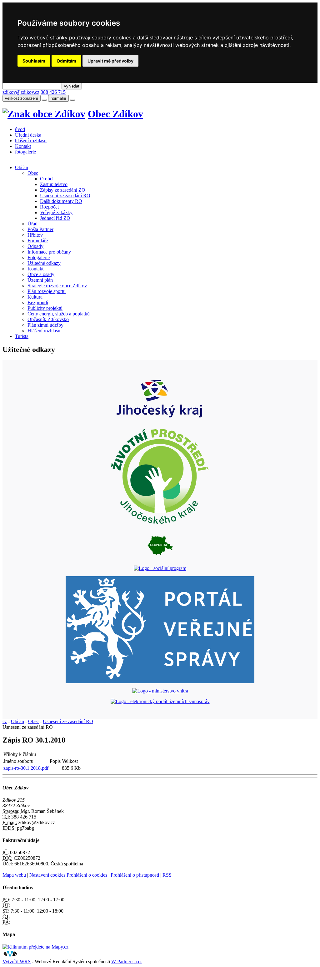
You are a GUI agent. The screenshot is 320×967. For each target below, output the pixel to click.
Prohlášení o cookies (87, 875)
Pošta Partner (40, 229)
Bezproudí (38, 302)
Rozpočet (49, 206)
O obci (46, 178)
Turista (21, 336)
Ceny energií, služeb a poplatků (59, 313)
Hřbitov (35, 235)
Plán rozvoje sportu (47, 291)
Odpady (35, 246)
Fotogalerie (39, 257)
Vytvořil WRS (16, 961)
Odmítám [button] (66, 60)
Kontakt (23, 146)
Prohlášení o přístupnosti (135, 875)
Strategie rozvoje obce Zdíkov (57, 285)
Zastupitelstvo (54, 184)
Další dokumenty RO (61, 201)
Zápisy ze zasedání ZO (62, 190)
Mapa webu (14, 875)
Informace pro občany (49, 251)
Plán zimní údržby (45, 325)
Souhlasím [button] (33, 60)
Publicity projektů (45, 308)
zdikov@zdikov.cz (20, 92)
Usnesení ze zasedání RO (65, 195)
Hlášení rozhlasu (44, 330)
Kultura (35, 297)
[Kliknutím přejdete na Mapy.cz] (35, 946)
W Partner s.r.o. (126, 961)
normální (58, 98)
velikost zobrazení (21, 98)
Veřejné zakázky (56, 212)
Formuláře (38, 240)
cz (4, 721)
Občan (21, 167)
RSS (167, 875)
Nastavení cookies (47, 875)
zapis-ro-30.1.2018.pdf (25, 768)
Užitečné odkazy (44, 263)
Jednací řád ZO (55, 218)
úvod (20, 129)
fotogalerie (25, 151)
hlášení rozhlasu (31, 140)
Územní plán (40, 280)
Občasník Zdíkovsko (48, 319)
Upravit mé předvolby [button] (110, 60)
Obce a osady (41, 274)
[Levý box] (160, 419)
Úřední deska (28, 135)
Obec (33, 173)
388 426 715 (53, 92)
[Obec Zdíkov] (43, 113)
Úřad (33, 223)
